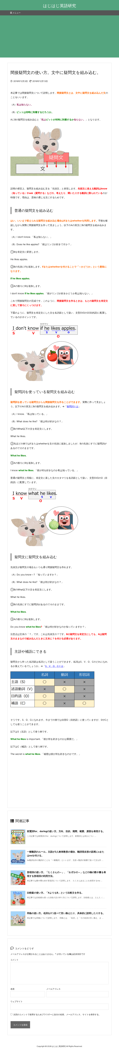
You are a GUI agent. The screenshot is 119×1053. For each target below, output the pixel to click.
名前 (12, 989)
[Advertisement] (59, 37)
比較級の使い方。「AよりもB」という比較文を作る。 (55, 892)
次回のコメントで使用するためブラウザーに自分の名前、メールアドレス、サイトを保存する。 (57, 1014)
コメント (14, 959)
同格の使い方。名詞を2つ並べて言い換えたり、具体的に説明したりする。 (66, 913)
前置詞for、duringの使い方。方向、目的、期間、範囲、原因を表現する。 (66, 831)
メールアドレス (53, 989)
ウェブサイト (16, 1001)
